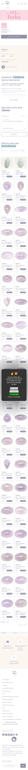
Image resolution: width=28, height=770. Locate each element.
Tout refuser (14, 388)
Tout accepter (14, 394)
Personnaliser (14, 391)
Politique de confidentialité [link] (14, 396)
